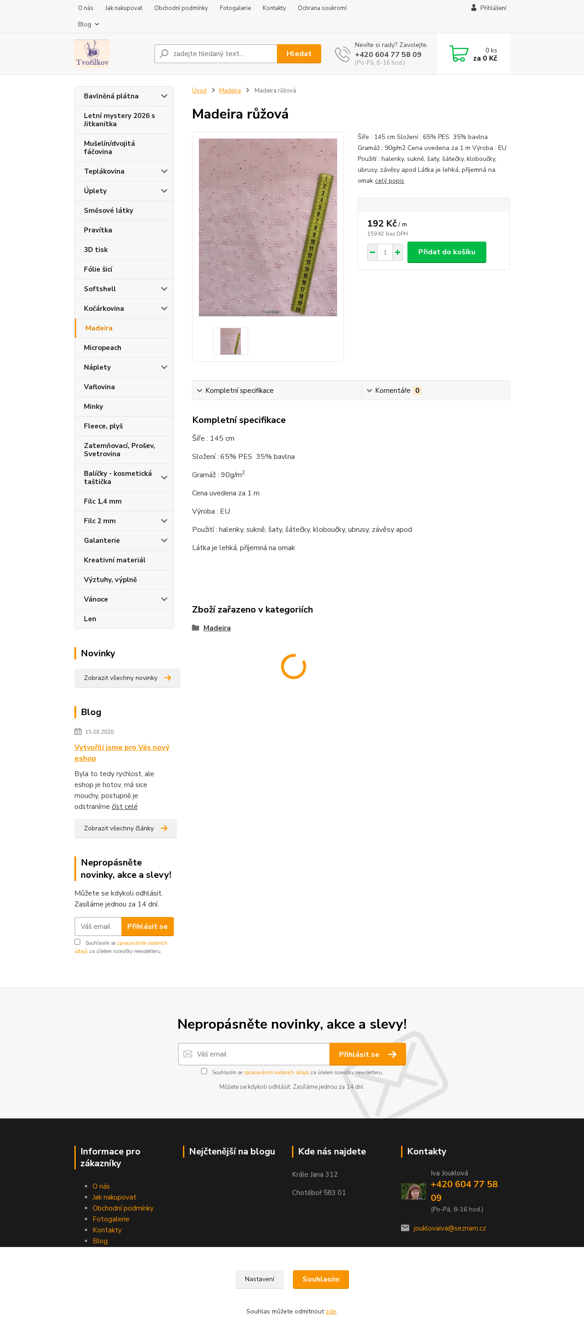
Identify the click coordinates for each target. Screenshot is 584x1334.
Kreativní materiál (115, 560)
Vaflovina (99, 386)
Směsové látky (108, 210)
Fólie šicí (98, 269)
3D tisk (96, 249)
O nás (86, 8)
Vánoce (96, 599)
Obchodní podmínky (181, 8)
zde (331, 1311)
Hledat (299, 54)
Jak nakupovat (123, 8)
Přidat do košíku (446, 252)
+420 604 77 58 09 (388, 55)
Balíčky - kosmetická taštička (118, 477)
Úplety (95, 191)
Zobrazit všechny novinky (120, 678)
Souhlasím (320, 1279)
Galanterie (102, 540)
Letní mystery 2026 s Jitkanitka (119, 120)
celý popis (389, 180)
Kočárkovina (104, 308)
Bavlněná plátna (111, 96)
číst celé (125, 806)
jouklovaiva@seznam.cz (450, 1228)
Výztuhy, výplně (110, 579)
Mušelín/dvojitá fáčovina (109, 147)
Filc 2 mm (100, 520)
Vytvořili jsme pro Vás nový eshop (121, 752)
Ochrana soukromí (322, 8)
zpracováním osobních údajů (276, 1072)
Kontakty (274, 8)
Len (90, 618)
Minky (93, 406)
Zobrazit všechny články (119, 828)
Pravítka (98, 230)
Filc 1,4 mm (103, 501)
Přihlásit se (147, 927)
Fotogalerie (235, 8)
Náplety (97, 367)
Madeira (99, 328)
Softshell (100, 289)
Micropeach (102, 347)
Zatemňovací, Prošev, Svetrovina (119, 449)
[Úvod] (110, 53)
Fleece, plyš (103, 426)
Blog (84, 25)
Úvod (199, 91)
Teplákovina (104, 171)
